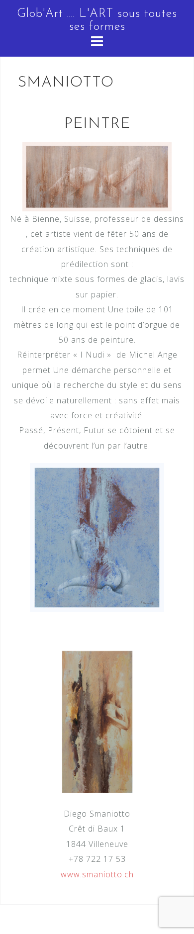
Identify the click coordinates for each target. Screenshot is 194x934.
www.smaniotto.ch (97, 874)
